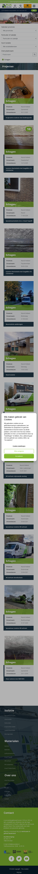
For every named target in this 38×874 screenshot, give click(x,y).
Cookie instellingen (19, 446)
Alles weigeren (19, 451)
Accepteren (19, 456)
